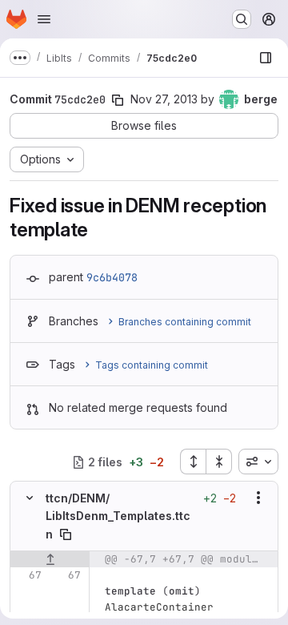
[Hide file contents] (29, 497)
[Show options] (258, 497)
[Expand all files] (193, 461)
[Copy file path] (65, 534)
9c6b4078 (112, 277)
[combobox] (258, 461)
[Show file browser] (265, 58)
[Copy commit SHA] (117, 100)
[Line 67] (28, 575)
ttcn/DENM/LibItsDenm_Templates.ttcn (118, 516)
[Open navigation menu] (44, 19)
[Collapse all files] (219, 461)
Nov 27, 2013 (164, 99)
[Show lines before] (50, 559)
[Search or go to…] (241, 19)
